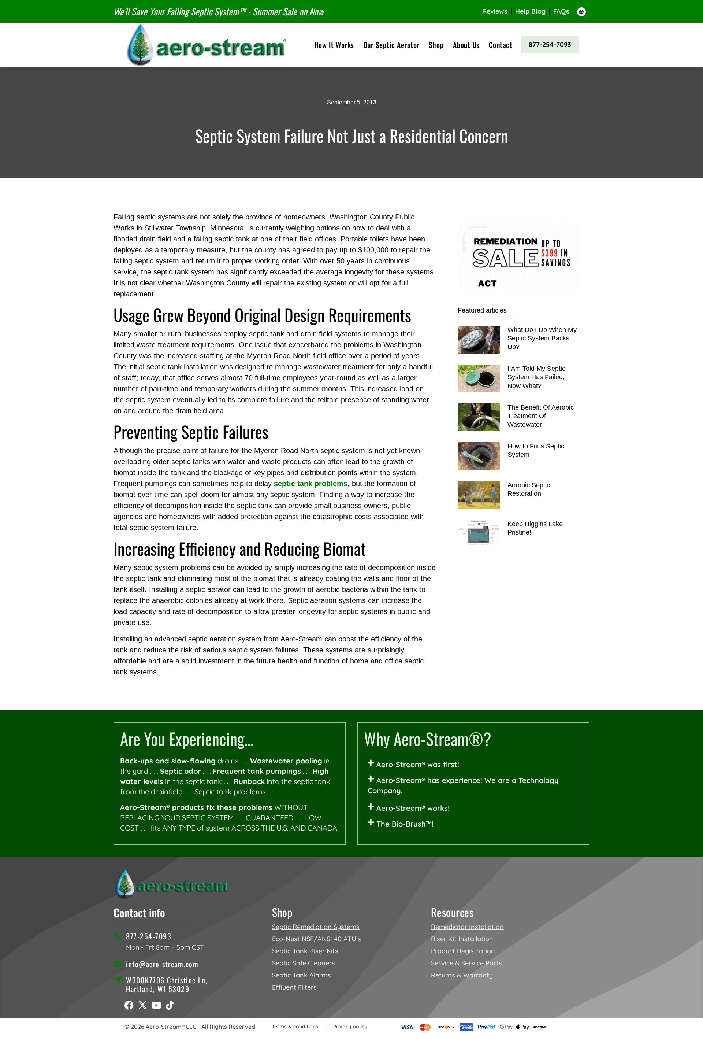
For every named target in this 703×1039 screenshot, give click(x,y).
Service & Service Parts (466, 963)
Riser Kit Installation (462, 939)
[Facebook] (129, 1005)
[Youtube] (156, 1005)
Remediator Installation (467, 926)
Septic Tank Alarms (301, 975)
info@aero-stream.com (162, 963)
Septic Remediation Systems (316, 926)
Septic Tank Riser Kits (305, 951)
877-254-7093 (550, 44)
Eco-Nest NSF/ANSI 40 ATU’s (316, 939)
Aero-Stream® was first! (417, 764)
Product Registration (463, 951)
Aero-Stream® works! (413, 808)
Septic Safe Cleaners (303, 963)
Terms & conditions (295, 1026)
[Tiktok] (169, 1005)
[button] (473, 764)
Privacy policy (350, 1026)
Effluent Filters (294, 987)
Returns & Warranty (462, 975)
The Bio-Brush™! (405, 823)
